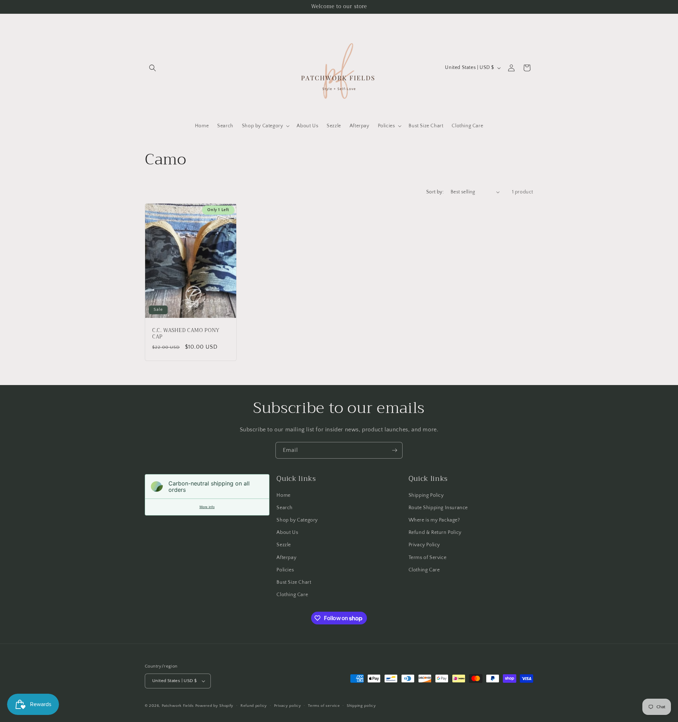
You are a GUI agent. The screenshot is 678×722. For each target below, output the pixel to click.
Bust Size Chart (293, 582)
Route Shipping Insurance (438, 508)
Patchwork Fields (178, 706)
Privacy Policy (424, 545)
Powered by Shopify (214, 706)
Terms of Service (428, 557)
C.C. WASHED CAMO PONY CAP (186, 333)
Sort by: (435, 192)
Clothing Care (292, 595)
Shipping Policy (426, 495)
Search (284, 508)
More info (207, 507)
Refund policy (253, 706)
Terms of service (324, 706)
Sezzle (283, 545)
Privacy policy (287, 706)
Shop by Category (297, 520)
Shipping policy (361, 706)
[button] (152, 68)
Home (283, 495)
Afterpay (286, 557)
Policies (285, 570)
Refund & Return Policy (435, 532)
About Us (287, 532)
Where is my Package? (434, 520)
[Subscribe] (394, 450)
